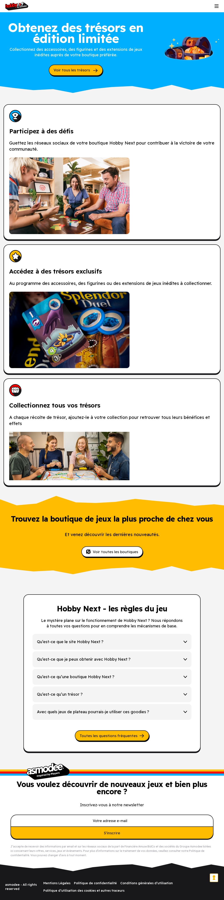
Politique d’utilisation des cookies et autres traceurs (83, 891)
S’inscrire (112, 833)
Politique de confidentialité (95, 883)
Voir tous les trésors (72, 70)
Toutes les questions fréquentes (108, 735)
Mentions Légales (56, 883)
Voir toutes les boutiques (115, 551)
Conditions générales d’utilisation (146, 883)
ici (11, 850)
